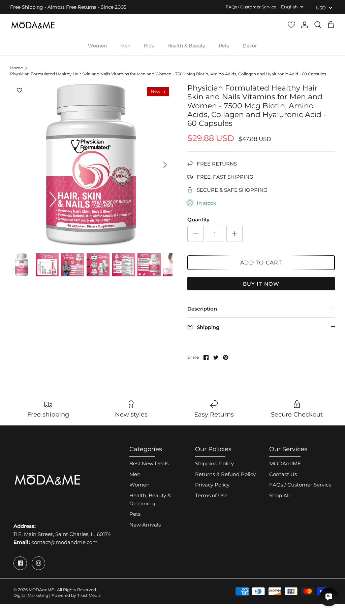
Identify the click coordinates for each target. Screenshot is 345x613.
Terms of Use (211, 495)
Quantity (198, 219)
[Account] (305, 25)
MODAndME (285, 463)
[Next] (165, 164)
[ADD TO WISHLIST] (19, 90)
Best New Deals (148, 463)
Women (97, 46)
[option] (91, 165)
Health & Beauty (186, 46)
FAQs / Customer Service (251, 6)
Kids (149, 46)
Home (16, 68)
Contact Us (283, 474)
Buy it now (261, 284)
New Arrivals (145, 524)
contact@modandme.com (64, 542)
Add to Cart (261, 262)
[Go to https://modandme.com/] (33, 25)
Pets (224, 46)
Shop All (279, 495)
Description (202, 308)
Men (125, 46)
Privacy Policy (212, 484)
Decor (250, 46)
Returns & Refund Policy (225, 474)
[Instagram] (38, 563)
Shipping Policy (214, 463)
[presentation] (13, 268)
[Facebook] (20, 563)
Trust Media (89, 595)
